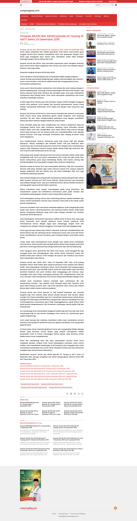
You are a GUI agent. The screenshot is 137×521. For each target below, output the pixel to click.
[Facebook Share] (67, 393)
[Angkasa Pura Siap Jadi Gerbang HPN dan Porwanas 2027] (91, 128)
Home (54, 514)
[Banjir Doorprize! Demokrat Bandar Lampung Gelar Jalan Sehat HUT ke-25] (91, 70)
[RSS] (115, 508)
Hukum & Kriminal (51, 16)
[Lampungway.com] (28, 508)
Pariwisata (79, 16)
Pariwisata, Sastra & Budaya (45, 24)
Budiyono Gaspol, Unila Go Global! (77, 1)
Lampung (24, 16)
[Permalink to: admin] (21, 44)
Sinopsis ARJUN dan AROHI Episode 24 (34, 387)
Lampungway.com (30, 10)
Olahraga (97, 16)
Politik (32, 24)
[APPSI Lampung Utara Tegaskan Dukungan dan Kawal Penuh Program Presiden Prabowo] (91, 136)
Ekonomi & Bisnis (37, 16)
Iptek (71, 16)
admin (26, 43)
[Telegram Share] (78, 393)
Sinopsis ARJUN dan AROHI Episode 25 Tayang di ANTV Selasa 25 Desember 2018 (47, 371)
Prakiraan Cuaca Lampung (67, 24)
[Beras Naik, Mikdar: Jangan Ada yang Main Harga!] (91, 36)
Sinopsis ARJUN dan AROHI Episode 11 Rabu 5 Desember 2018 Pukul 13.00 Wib (45, 379)
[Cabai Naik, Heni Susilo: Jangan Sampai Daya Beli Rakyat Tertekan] (91, 111)
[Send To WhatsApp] (82, 393)
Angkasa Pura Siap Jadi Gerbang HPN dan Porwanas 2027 (107, 127)
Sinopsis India (24, 33)
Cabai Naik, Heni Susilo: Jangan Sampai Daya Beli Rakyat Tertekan (106, 110)
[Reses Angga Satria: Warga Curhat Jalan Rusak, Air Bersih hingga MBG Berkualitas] (91, 79)
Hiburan (106, 16)
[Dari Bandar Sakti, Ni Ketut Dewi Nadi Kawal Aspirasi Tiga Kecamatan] (91, 53)
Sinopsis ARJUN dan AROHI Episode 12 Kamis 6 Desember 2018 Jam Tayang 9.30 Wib (48, 376)
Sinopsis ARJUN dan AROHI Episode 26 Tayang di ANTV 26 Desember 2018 (45, 368)
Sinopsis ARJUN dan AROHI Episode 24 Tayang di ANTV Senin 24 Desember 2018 (51, 49)
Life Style (24, 20)
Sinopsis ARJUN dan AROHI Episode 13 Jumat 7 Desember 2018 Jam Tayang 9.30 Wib (48, 374)
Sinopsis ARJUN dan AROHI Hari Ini (60, 387)
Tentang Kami (63, 514)
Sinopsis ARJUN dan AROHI (30, 384)
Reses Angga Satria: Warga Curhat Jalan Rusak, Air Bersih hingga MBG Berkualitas (106, 78)
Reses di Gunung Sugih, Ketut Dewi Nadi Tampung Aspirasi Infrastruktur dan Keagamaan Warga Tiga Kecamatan (107, 61)
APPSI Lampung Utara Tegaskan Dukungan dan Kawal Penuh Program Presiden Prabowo (105, 136)
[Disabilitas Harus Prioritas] (91, 45)
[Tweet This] (71, 393)
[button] (112, 4)
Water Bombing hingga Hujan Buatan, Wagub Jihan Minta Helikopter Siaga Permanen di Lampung (106, 119)
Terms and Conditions (77, 514)
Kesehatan (63, 16)
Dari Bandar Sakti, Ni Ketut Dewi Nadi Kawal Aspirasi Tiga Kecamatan (106, 53)
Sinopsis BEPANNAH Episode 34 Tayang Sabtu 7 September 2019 (41, 366)
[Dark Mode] (116, 5)
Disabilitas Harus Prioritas (106, 44)
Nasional (24, 24)
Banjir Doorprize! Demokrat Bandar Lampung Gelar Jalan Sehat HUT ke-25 (106, 70)
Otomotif (88, 16)
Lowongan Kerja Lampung (87, 24)
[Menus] (21, 5)
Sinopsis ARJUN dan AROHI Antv (52, 384)
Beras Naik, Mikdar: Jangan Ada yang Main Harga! (42, 1)
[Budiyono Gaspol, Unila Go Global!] (91, 102)
